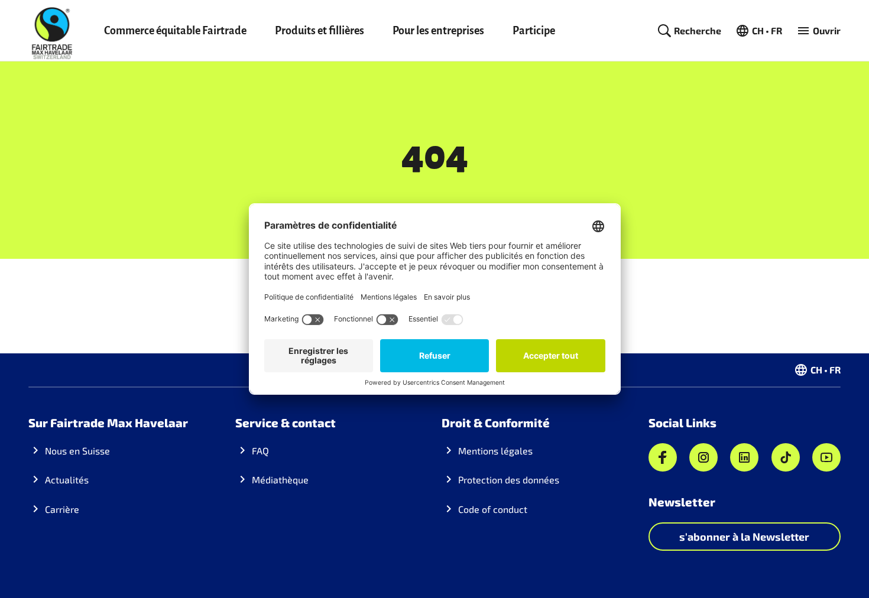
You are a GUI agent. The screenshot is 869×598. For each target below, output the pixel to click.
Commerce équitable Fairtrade (175, 31)
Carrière (62, 509)
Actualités (67, 479)
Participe (534, 31)
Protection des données (508, 479)
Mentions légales (495, 450)
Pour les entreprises (438, 31)
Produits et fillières (319, 31)
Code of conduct (492, 509)
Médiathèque (280, 479)
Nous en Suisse (77, 450)
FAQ (260, 450)
